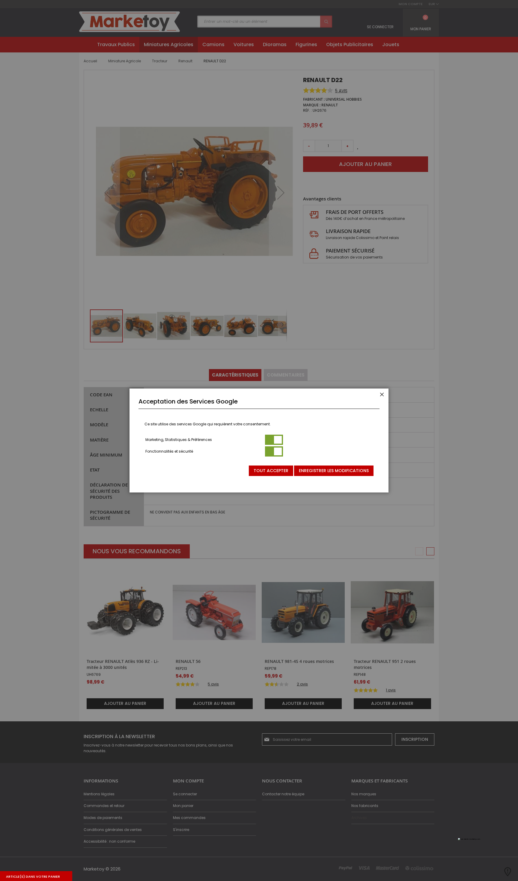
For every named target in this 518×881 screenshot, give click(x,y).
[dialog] (259, 440)
